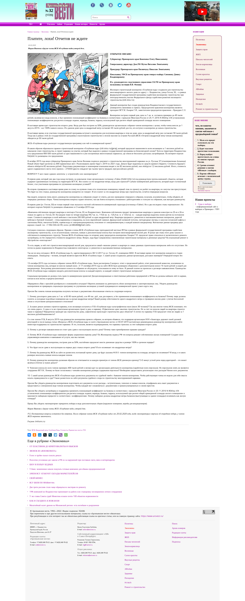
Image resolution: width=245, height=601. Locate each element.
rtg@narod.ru (88, 545)
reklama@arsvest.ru (90, 555)
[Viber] (60, 435)
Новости (93, 24)
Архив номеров (178, 528)
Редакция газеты (179, 532)
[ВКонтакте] (29, 435)
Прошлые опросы (204, 190)
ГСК (84, 430)
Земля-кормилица (204, 64)
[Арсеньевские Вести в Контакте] (110, 5)
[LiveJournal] (50, 435)
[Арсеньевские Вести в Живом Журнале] (102, 5)
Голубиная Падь (54, 430)
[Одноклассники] (34, 435)
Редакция (68, 24)
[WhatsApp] (66, 435)
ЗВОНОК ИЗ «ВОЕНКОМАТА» (42, 451)
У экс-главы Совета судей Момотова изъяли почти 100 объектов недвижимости (63, 496)
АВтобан (200, 89)
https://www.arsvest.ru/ (152, 516)
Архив (102, 24)
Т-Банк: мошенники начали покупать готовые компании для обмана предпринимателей (67, 469)
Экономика (201, 44)
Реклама (51, 24)
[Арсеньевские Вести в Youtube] (128, 5)
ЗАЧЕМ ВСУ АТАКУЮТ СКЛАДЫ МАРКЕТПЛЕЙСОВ (53, 473)
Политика (200, 39)
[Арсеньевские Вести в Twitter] (119, 5)
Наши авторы (81, 24)
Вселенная (200, 69)
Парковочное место (75, 430)
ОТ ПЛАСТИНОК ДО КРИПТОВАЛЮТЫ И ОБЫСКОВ (53, 446)
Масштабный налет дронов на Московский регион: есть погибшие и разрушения (64, 505)
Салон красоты (203, 74)
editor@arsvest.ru (89, 529)
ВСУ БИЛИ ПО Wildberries (41, 482)
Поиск (174, 523)
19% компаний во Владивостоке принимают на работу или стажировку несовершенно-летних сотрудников (75, 491)
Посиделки (201, 99)
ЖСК (33, 430)
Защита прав (202, 49)
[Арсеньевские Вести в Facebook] (93, 5)
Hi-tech (199, 104)
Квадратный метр (42, 430)
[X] (45, 435)
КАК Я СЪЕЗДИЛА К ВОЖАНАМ (44, 501)
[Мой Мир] (39, 435)
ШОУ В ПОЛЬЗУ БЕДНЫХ (41, 464)
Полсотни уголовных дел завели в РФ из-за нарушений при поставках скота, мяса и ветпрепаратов (72, 460)
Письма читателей (204, 59)
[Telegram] (55, 435)
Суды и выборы (204, 204)
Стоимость (64, 430)
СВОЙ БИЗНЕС (36, 478)
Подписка (176, 541)
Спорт (198, 84)
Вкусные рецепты (204, 79)
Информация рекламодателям (184, 537)
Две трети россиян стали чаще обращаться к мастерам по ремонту (57, 487)
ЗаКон (59, 24)
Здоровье (200, 94)
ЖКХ (198, 54)
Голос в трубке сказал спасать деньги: (45, 455)
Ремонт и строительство (207, 109)
